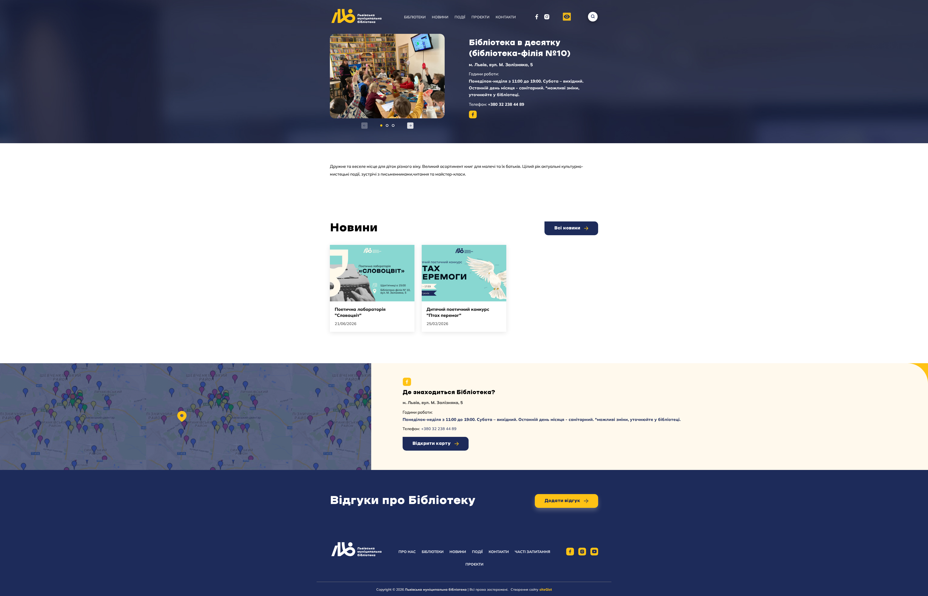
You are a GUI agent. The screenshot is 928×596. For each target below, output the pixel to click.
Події (460, 17)
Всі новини (567, 228)
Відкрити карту (431, 444)
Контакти (506, 17)
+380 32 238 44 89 (506, 104)
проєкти (474, 564)
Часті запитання (532, 551)
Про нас (407, 551)
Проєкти (480, 17)
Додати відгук (562, 501)
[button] (567, 17)
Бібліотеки (415, 17)
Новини (440, 17)
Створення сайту (531, 589)
